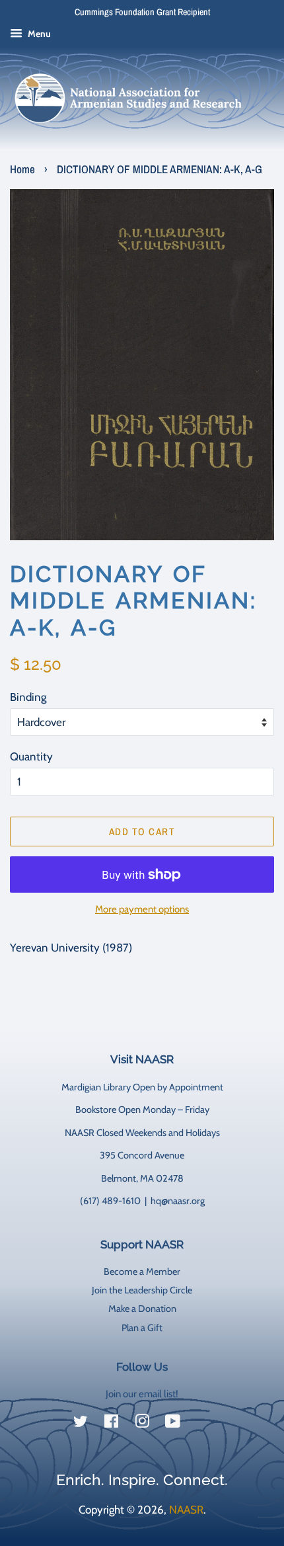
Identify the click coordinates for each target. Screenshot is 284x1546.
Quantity (31, 756)
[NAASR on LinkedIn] (203, 1424)
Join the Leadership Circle (142, 1290)
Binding (28, 697)
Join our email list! (142, 1394)
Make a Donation (142, 1309)
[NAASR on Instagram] (142, 1424)
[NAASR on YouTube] (172, 1424)
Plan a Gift (142, 1328)
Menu (38, 34)
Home (22, 169)
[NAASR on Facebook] (111, 1424)
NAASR (186, 1509)
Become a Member (142, 1272)
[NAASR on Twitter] (80, 1424)
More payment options (142, 909)
